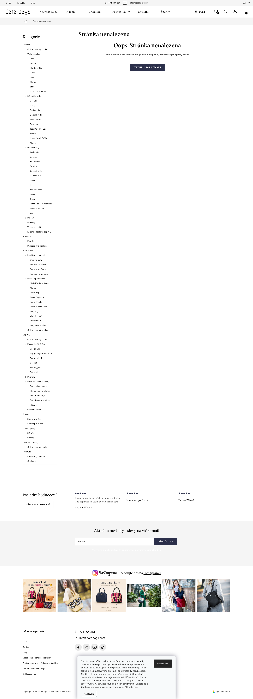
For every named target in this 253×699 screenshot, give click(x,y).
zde (136, 686)
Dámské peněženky (36, 278)
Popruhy (31, 376)
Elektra (33, 133)
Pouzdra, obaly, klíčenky (38, 381)
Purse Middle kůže (38, 306)
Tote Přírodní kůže (38, 128)
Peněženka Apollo (38, 264)
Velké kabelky (33, 53)
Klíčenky (33, 404)
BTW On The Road (38, 91)
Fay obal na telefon (38, 386)
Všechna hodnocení (38, 504)
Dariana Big (35, 110)
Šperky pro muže (35, 423)
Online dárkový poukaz (37, 49)
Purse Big (34, 292)
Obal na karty (36, 259)
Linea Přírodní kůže (38, 138)
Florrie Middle (36, 68)
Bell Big (33, 100)
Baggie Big (35, 348)
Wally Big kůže (36, 316)
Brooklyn (34, 166)
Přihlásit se (166, 541)
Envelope (34, 124)
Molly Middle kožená (39, 283)
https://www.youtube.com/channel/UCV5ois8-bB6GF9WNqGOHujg (94, 647)
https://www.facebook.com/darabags (78, 647)
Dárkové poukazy (31, 442)
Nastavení (89, 693)
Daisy (32, 105)
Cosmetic (34, 362)
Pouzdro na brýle (38, 395)
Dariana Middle (36, 114)
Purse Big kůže (37, 297)
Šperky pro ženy (34, 418)
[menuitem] (49, 12)
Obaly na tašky (34, 409)
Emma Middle (36, 119)
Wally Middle (35, 320)
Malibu (33, 287)
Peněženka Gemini (38, 269)
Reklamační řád (29, 674)
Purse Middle (36, 302)
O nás (8, 2)
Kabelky (26, 44)
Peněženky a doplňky (37, 245)
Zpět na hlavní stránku (147, 67)
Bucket (33, 63)
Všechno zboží (34, 227)
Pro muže (27, 451)
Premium (27, 236)
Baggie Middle (36, 358)
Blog (33, 2)
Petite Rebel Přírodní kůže (42, 203)
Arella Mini (34, 152)
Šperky (26, 414)
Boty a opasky (29, 428)
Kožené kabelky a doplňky (39, 231)
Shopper (34, 82)
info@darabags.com (92, 638)
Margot (33, 142)
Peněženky (28, 250)
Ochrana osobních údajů (34, 668)
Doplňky (26, 334)
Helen (32, 180)
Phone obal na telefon (40, 390)
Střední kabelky (34, 96)
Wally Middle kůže (38, 325)
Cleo (32, 58)
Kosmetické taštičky (36, 344)
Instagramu (152, 573)
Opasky (30, 437)
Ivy (31, 185)
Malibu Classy (36, 189)
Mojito (32, 194)
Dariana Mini (35, 175)
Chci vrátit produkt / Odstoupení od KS (40, 663)
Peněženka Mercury (39, 273)
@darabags (102, 647)
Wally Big (34, 311)
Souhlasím (162, 663)
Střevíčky (31, 433)
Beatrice (33, 156)
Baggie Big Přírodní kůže (41, 353)
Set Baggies (35, 367)
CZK (244, 2)
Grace (32, 72)
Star (32, 86)
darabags (86, 647)
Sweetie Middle (37, 208)
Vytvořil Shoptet (223, 691)
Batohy (30, 217)
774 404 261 (87, 632)
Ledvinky (31, 222)
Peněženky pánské (36, 255)
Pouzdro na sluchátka (39, 400)
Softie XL (34, 372)
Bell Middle (35, 161)
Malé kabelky (33, 147)
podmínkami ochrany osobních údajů (142, 549)
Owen (32, 199)
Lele (32, 77)
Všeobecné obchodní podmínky (37, 657)
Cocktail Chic (36, 170)
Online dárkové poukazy (38, 447)
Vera (32, 213)
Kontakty (21, 2)
